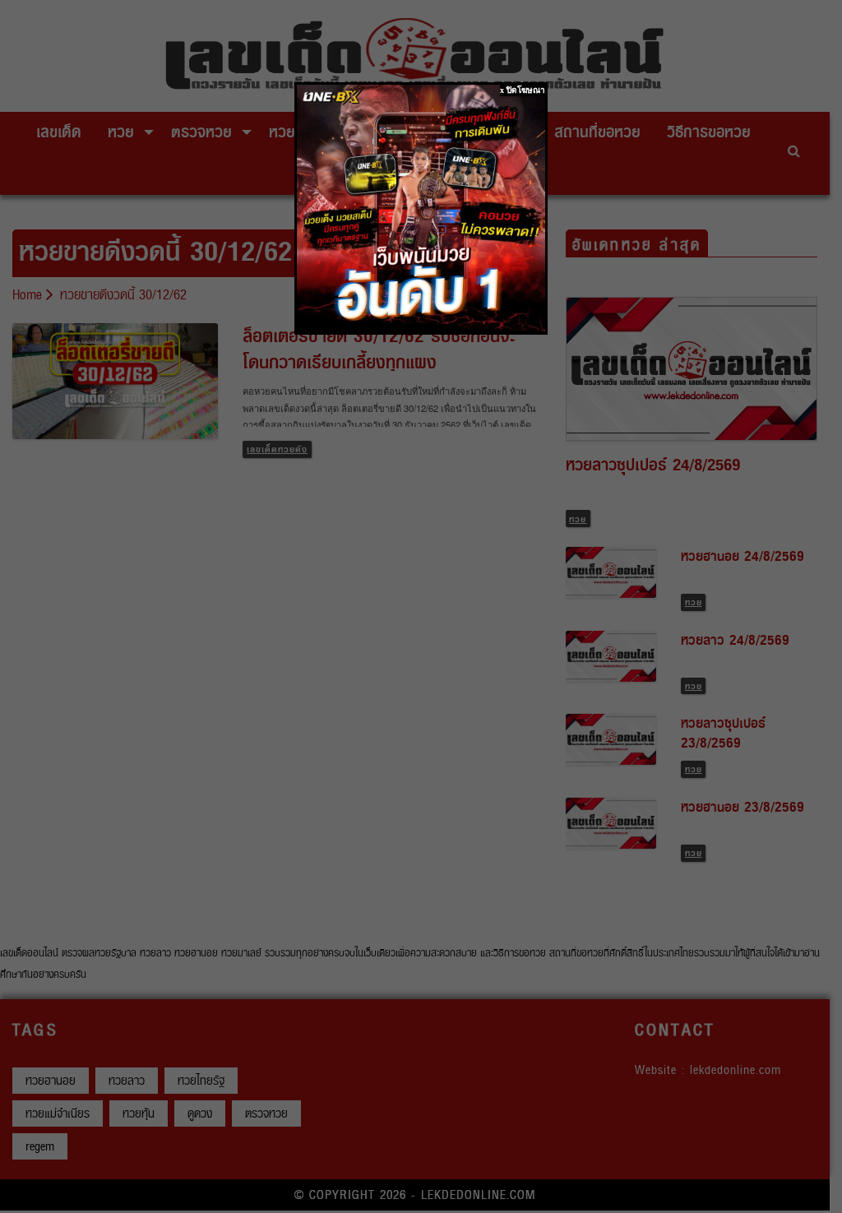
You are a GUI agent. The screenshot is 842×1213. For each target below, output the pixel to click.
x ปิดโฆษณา (522, 90)
